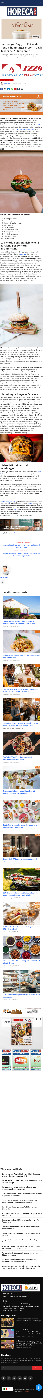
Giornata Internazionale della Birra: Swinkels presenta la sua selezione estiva (19, 1261)
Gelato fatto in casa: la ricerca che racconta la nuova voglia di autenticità (20, 826)
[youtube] (25, 1378)
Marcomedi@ (25, 1391)
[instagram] (14, 1378)
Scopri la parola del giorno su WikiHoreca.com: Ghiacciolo (19, 1208)
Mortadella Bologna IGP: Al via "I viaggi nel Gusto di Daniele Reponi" (21, 546)
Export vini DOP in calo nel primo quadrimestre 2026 (20, 860)
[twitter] (9, 1378)
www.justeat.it (10, 501)
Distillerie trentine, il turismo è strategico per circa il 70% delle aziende (21, 928)
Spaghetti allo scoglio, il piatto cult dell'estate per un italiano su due (21, 656)
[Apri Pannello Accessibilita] (39, 1387)
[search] (40, 3)
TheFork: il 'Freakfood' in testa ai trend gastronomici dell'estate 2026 (17, 758)
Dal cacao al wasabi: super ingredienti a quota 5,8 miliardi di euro (21, 962)
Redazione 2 (6, 626)
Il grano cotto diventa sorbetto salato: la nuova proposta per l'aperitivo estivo (20, 1188)
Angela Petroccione (8, 728)
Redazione (4, 577)
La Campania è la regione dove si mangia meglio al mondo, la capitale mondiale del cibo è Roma (29, 1343)
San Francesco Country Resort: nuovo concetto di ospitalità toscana (21, 1228)
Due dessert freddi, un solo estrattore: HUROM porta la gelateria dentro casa (22, 1195)
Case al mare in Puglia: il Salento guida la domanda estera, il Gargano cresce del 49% (19, 622)
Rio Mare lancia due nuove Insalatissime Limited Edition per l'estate (20, 1254)
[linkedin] (19, 1378)
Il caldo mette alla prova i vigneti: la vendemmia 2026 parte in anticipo (22, 1182)
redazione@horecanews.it (18, 1297)
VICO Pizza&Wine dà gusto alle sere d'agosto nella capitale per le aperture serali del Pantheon (21, 1267)
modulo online (15, 533)
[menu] (2, 3)
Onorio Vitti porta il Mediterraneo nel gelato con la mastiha (21, 1234)
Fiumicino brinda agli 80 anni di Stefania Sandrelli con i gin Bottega (28, 1320)
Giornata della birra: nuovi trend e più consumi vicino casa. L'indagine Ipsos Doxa (20, 690)
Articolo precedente (23, 542)
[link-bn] (22, 28)
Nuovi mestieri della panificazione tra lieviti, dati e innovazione (21, 996)
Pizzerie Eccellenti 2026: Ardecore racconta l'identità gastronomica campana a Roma (21, 1247)
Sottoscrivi (37, 1368)
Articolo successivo (20, 551)
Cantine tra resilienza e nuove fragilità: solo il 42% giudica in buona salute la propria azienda (21, 724)
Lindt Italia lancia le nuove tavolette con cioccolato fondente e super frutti (21, 555)
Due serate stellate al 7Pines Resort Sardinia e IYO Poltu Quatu (21, 1221)
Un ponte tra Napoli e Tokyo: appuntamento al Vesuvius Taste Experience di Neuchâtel (19, 1201)
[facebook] (3, 1378)
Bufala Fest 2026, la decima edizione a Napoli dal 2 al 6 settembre (22, 1214)
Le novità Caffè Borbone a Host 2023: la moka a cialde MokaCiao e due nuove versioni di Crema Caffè (28, 1332)
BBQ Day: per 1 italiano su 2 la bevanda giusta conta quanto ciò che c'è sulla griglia (20, 894)
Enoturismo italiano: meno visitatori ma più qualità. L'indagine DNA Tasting (19, 792)
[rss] (30, 1378)
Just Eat (29, 503)
